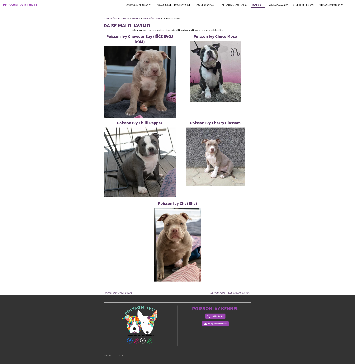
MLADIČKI (136, 18)
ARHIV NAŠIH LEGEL (151, 18)
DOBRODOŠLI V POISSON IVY (116, 18)
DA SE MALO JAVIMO (172, 18)
